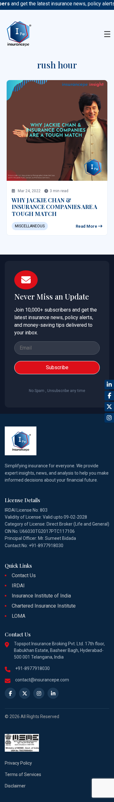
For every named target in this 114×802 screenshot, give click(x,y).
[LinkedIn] (109, 384)
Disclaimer (15, 785)
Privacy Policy (18, 763)
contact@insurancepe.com (42, 679)
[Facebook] (109, 395)
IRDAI (18, 586)
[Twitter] (109, 406)
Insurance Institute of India (41, 596)
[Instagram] (109, 417)
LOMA (18, 616)
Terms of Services (23, 774)
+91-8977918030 (32, 668)
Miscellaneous (30, 226)
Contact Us (24, 575)
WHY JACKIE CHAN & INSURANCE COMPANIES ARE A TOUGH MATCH (54, 207)
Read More (87, 226)
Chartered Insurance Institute (44, 606)
